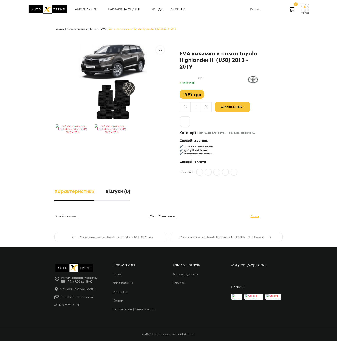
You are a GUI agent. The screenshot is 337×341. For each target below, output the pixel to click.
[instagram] (234, 275)
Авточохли (248, 132)
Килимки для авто (212, 132)
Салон (255, 216)
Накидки (233, 132)
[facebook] (245, 275)
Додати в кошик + (232, 106)
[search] (276, 9)
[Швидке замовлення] (185, 121)
